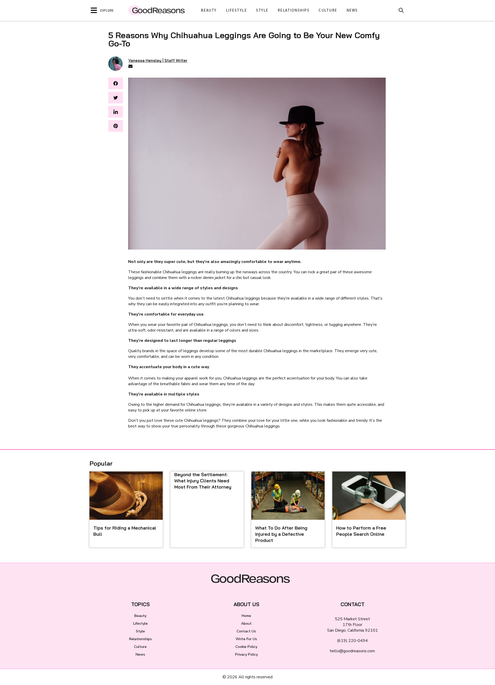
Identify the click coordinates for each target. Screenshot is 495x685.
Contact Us (246, 631)
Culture (328, 10)
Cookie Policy (246, 646)
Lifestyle (236, 10)
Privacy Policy (246, 654)
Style (262, 10)
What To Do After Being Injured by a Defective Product (281, 534)
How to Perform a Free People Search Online (361, 531)
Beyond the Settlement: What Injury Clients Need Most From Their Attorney (202, 481)
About (246, 623)
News (352, 10)
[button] (115, 83)
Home (246, 615)
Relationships (294, 10)
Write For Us (246, 639)
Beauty (209, 10)
